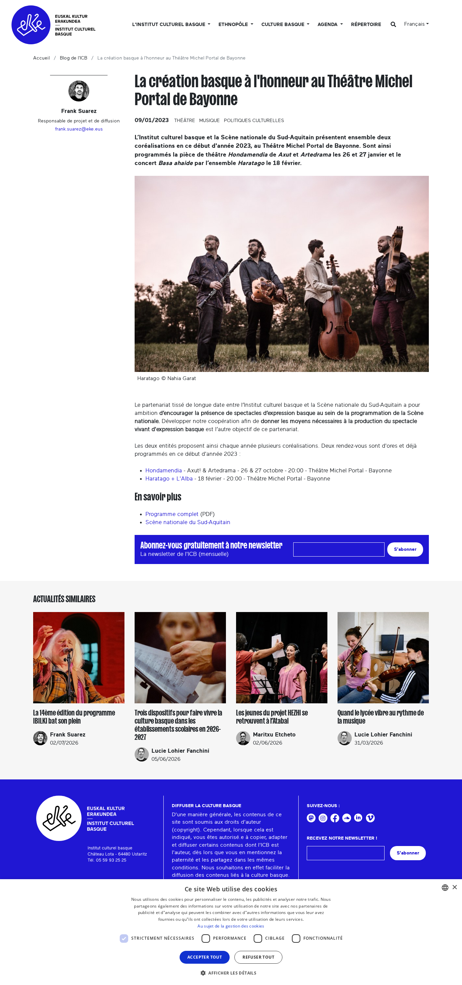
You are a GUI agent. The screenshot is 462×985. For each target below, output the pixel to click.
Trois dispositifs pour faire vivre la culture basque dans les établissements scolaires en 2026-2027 (178, 725)
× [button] (454, 887)
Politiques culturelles (254, 120)
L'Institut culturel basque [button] (169, 24)
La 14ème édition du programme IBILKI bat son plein (74, 717)
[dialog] (231, 932)
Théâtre (184, 120)
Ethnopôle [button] (233, 24)
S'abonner (405, 549)
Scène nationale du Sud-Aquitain (187, 522)
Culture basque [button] (283, 24)
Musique (209, 120)
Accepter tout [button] (204, 957)
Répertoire (366, 24)
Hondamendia (163, 470)
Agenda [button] (328, 24)
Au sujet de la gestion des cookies (231, 926)
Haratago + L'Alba (169, 479)
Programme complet (172, 514)
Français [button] (414, 24)
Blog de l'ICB (73, 58)
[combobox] (445, 887)
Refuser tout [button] (258, 957)
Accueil (41, 58)
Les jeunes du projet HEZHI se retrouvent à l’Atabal (272, 717)
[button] (231, 973)
